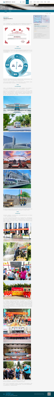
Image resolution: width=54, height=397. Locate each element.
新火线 (43, 394)
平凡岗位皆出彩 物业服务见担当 (38, 33)
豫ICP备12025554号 (36, 394)
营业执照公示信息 (15, 395)
